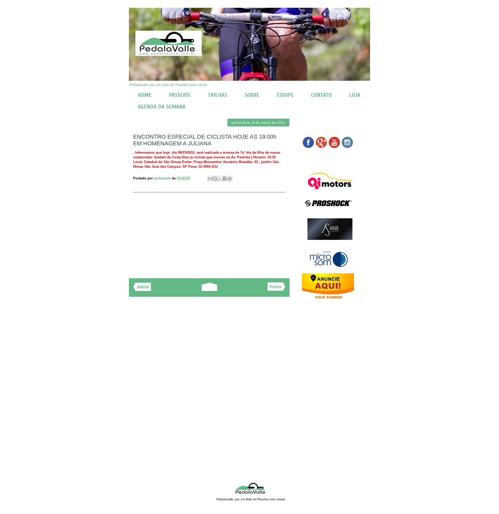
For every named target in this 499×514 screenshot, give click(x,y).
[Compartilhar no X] (219, 178)
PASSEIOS (179, 95)
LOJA (354, 95)
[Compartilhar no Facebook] (224, 178)
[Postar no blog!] (215, 178)
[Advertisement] (209, 232)
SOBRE (252, 95)
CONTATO (321, 95)
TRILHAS (217, 95)
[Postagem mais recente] (142, 289)
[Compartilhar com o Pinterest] (229, 178)
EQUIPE (285, 95)
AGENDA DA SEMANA (162, 106)
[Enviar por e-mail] (210, 178)
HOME (145, 95)
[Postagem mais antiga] (276, 289)
